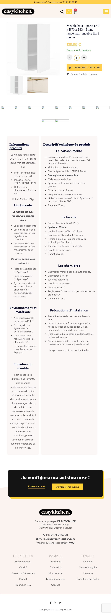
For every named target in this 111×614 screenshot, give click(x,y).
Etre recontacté (36, 486)
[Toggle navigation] (106, 11)
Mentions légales (88, 567)
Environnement (23, 561)
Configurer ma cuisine (67, 486)
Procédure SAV (23, 584)
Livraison (88, 573)
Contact (55, 584)
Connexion (55, 567)
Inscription (55, 561)
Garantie (88, 561)
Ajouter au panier (86, 67)
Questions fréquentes (23, 573)
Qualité (23, 567)
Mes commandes (55, 579)
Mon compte (55, 573)
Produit (23, 579)
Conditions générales (88, 579)
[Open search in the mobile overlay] (61, 12)
